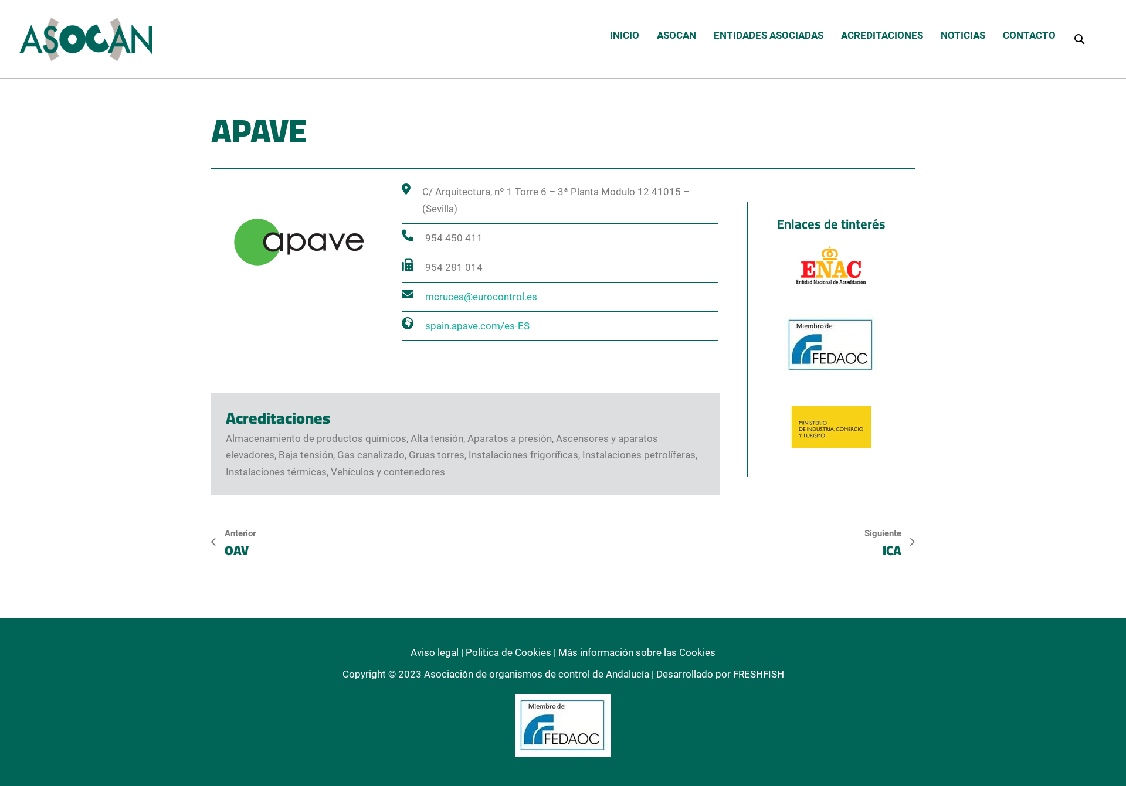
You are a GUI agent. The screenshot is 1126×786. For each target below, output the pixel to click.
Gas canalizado (371, 455)
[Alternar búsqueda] (1079, 38)
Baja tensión (306, 455)
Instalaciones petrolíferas (639, 455)
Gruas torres (436, 455)
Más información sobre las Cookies (636, 652)
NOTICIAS (963, 35)
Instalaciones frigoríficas (523, 455)
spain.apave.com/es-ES (477, 326)
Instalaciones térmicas (276, 472)
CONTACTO (1029, 35)
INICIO (624, 35)
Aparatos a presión (509, 438)
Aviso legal (435, 652)
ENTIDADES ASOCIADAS (768, 35)
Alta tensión (437, 438)
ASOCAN (676, 35)
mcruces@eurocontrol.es (481, 296)
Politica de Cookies (508, 652)
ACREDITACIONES (882, 35)
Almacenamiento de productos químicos (316, 438)
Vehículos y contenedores (388, 472)
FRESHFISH (758, 674)
